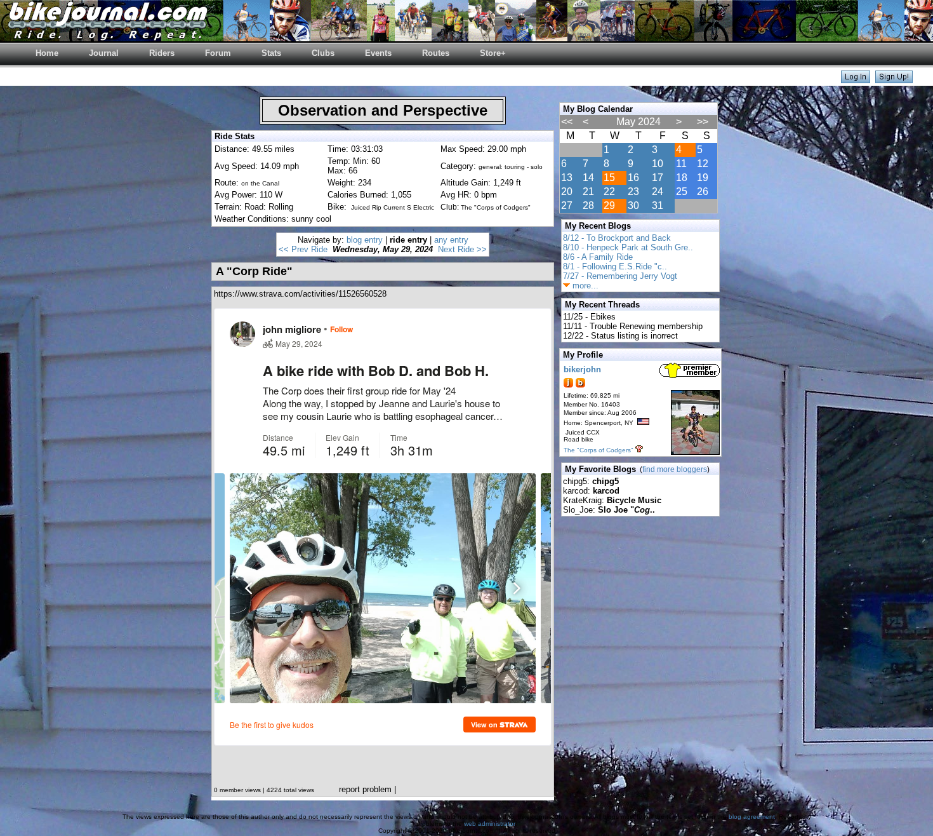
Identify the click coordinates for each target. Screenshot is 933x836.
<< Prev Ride (303, 249)
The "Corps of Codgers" (598, 450)
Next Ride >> (462, 249)
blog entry (365, 240)
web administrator (489, 823)
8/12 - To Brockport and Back (617, 238)
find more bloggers (674, 469)
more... (584, 285)
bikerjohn (582, 369)
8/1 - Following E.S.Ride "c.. (615, 266)
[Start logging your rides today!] (894, 79)
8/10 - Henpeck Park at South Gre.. (628, 247)
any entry (451, 240)
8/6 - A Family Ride (598, 257)
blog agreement (752, 816)
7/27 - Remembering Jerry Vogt (620, 276)
